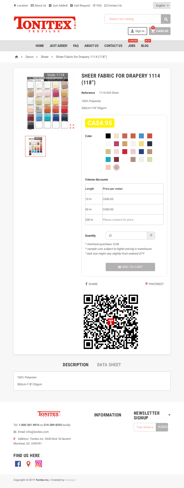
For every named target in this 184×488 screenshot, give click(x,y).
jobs (132, 44)
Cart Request (81, 5)
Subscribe (163, 427)
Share (93, 284)
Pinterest (156, 284)
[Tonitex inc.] (44, 24)
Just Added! (60, 5)
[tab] (75, 364)
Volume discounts (96, 179)
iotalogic (70, 479)
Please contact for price (118, 219)
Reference (88, 92)
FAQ (99, 5)
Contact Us (114, 5)
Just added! (58, 46)
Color (88, 136)
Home (40, 46)
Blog (145, 44)
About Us (40, 5)
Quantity (90, 235)
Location (20, 5)
